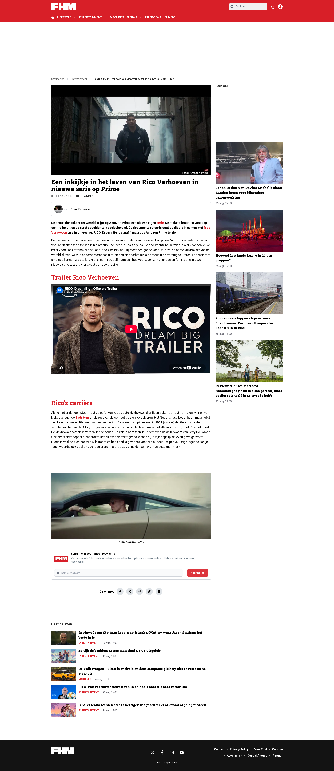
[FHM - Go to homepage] (62, 750)
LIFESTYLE (64, 17)
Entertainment (85, 196)
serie (160, 223)
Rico (207, 227)
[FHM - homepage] (63, 6)
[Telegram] (139, 591)
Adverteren (234, 755)
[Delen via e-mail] (159, 591)
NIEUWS (132, 17)
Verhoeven (59, 232)
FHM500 (170, 17)
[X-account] (152, 752)
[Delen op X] (129, 591)
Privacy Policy (239, 749)
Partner (277, 755)
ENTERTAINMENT (90, 17)
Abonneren (198, 572)
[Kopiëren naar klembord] (149, 591)
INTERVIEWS (153, 17)
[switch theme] (273, 6)
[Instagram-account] (172, 752)
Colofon (277, 749)
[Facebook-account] (162, 752)
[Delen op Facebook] (120, 591)
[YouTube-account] (182, 752)
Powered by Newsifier (167, 762)
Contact (219, 749)
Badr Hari (82, 417)
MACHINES (117, 17)
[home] (52, 17)
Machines (84, 679)
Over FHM (260, 749)
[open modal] (280, 6)
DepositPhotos (257, 755)
